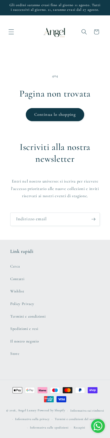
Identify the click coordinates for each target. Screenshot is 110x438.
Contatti (17, 279)
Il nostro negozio (24, 341)
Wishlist (17, 291)
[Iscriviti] (93, 219)
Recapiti (79, 427)
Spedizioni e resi (24, 328)
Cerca (15, 266)
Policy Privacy (22, 303)
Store (14, 353)
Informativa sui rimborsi (87, 410)
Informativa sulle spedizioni (49, 427)
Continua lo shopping (55, 114)
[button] (11, 32)
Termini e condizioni (28, 316)
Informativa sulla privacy (32, 419)
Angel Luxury (27, 410)
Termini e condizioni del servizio (77, 419)
